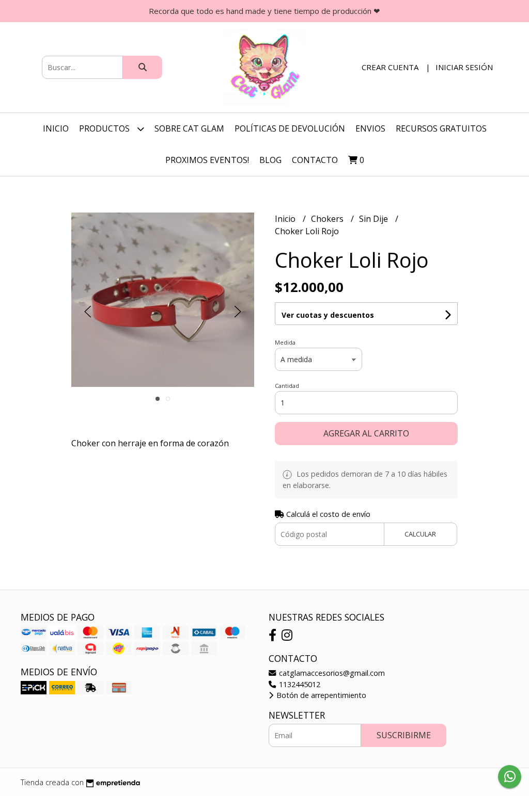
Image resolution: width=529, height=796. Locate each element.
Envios (370, 128)
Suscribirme (404, 735)
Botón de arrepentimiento (320, 695)
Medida (285, 342)
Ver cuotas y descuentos (328, 315)
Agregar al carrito (366, 433)
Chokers (328, 218)
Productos (105, 128)
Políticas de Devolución (290, 128)
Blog (270, 160)
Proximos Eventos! (207, 160)
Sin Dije (374, 218)
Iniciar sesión (464, 67)
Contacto (315, 160)
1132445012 (298, 684)
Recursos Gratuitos (441, 128)
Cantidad (287, 385)
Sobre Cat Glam (189, 128)
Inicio (56, 128)
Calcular (420, 534)
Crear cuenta (390, 67)
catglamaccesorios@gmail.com (331, 673)
